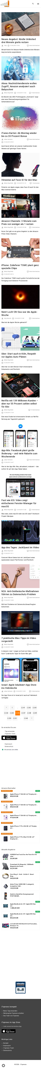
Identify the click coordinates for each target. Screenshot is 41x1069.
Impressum (8, 744)
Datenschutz (9, 746)
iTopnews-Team (10, 733)
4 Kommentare (36, 509)
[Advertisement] (15, 769)
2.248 (29, 713)
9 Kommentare (36, 92)
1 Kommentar (36, 183)
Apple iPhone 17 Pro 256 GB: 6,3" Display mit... (23, 827)
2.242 (29, 708)
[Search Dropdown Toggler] (33, 3)
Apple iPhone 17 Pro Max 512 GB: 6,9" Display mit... (22, 838)
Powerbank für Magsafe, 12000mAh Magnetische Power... (21, 865)
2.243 (35, 708)
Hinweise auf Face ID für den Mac (19, 180)
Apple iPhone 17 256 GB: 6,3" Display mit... (24, 794)
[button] (3, 1065)
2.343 (26, 718)
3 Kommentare (36, 227)
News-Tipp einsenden (10, 1011)
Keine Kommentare (34, 45)
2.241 (23, 708)
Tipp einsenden (10, 731)
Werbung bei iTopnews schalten (13, 1013)
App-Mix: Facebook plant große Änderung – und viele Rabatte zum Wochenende (19, 453)
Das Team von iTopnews (11, 1015)
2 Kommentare (36, 318)
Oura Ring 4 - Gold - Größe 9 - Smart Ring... (22, 875)
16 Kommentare (35, 410)
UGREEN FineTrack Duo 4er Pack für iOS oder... (23, 855)
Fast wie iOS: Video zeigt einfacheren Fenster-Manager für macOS (18, 503)
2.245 (12, 713)
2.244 (6, 713)
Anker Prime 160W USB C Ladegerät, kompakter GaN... (22, 885)
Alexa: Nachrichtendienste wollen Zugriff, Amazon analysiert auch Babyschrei (19, 86)
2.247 (23, 713)
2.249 (35, 713)
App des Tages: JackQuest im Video (20, 547)
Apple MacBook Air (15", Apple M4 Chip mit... (22, 905)
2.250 (9, 718)
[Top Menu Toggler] (38, 4)
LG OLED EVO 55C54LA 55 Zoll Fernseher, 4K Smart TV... (23, 924)
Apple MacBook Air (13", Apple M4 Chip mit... (22, 915)
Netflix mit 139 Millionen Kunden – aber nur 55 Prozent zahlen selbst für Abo (19, 403)
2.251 (15, 718)
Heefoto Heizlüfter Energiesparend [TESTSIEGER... (22, 895)
